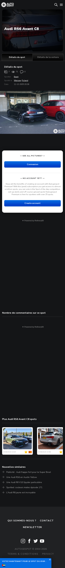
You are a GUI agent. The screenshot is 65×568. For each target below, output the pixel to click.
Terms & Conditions (22, 554)
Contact (47, 520)
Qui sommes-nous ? (22, 520)
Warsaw (17, 80)
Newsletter (32, 527)
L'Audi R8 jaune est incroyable (21, 492)
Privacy (48, 554)
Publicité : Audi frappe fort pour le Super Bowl (28, 472)
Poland (25, 80)
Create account (32, 203)
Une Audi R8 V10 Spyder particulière (24, 482)
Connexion (32, 164)
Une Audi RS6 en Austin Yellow (21, 477)
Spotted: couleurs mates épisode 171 (24, 487)
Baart (16, 77)
